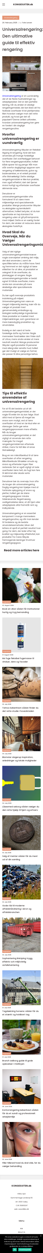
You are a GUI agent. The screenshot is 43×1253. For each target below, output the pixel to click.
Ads (21, 1228)
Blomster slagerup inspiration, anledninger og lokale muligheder (19, 759)
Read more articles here (21, 550)
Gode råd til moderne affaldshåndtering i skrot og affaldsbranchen (16, 909)
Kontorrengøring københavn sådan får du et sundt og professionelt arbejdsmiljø (20, 1113)
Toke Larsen (27, 22)
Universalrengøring (10, 18)
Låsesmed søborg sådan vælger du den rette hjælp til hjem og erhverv (20, 808)
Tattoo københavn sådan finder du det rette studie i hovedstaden (20, 709)
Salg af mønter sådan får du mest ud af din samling (20, 858)
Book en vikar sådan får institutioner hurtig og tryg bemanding (21, 610)
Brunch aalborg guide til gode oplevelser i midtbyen (17, 1062)
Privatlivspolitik (24, 1250)
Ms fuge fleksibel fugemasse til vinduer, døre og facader (18, 660)
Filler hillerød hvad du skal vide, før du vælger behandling (21, 1164)
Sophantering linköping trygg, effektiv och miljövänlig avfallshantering (17, 961)
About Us (21, 1232)
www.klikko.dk (23, 1209)
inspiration (6, 602)
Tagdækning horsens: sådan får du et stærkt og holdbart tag (20, 1013)
